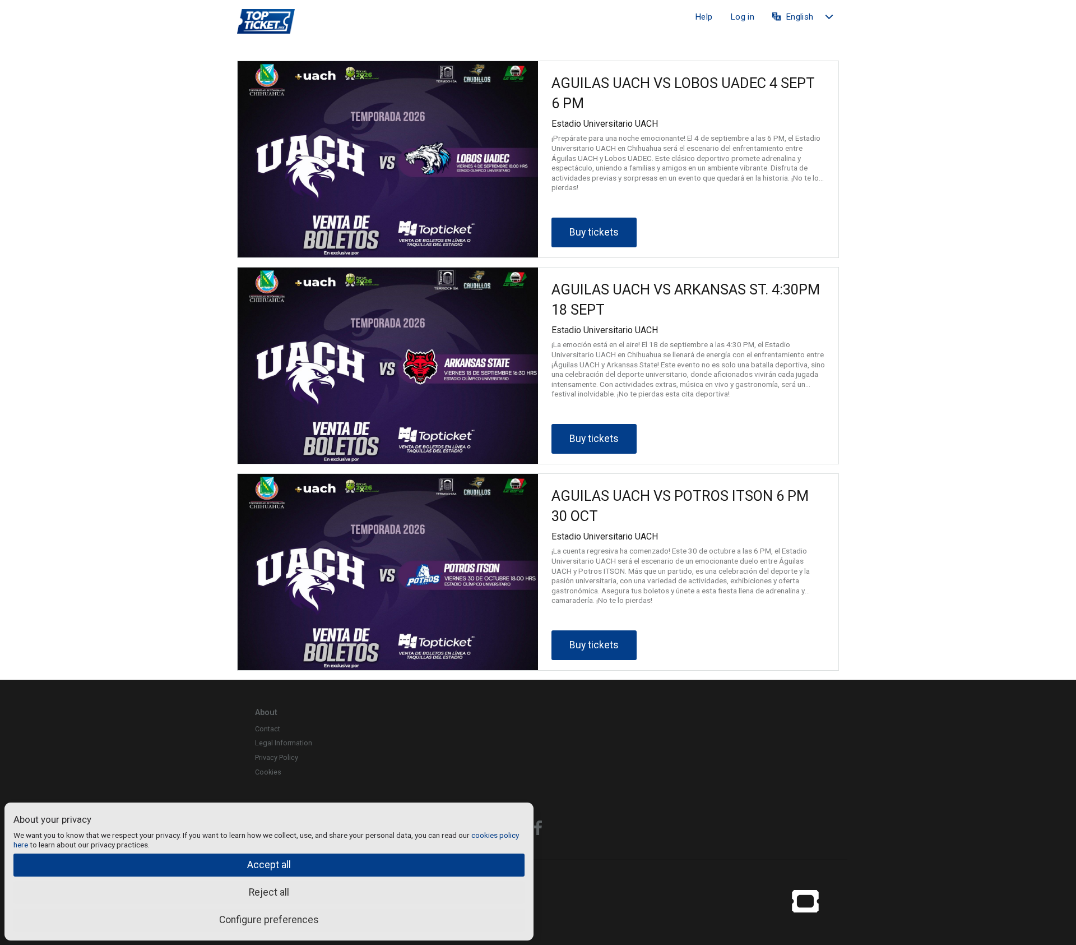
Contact (267, 729)
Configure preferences (269, 919)
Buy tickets (594, 232)
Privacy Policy (276, 757)
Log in (742, 17)
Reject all (269, 892)
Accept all (269, 864)
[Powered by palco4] (805, 901)
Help (703, 17)
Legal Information (283, 743)
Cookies (268, 772)
